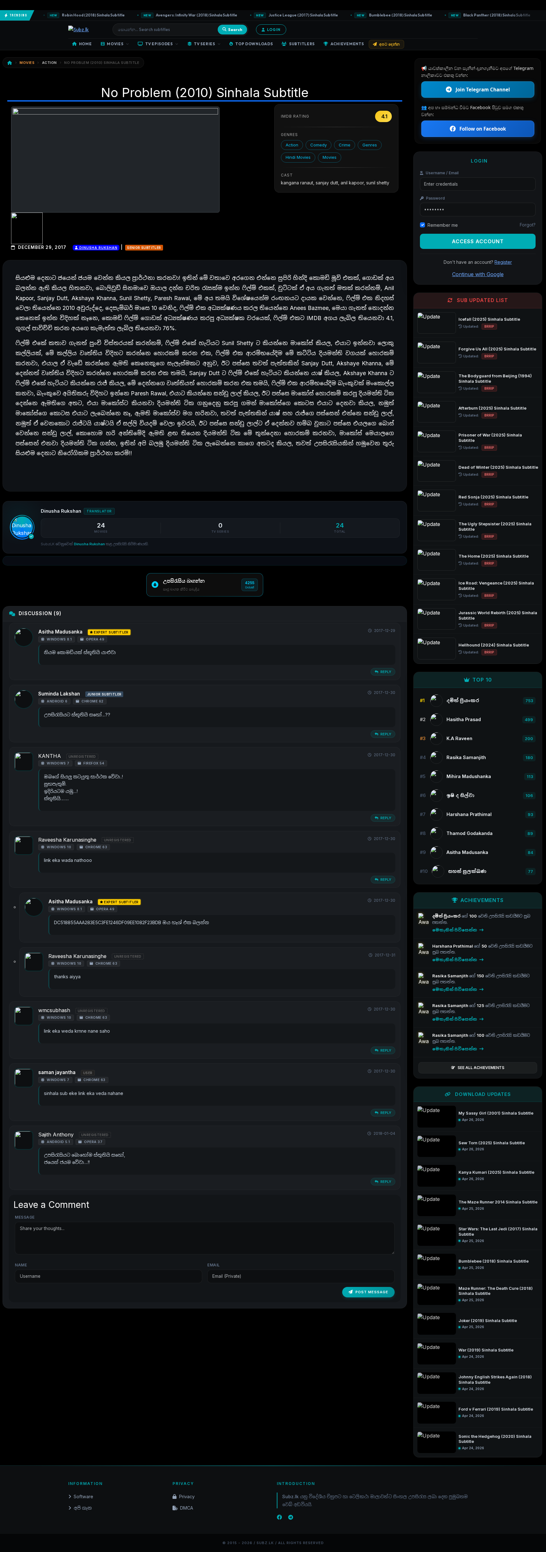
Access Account (478, 241)
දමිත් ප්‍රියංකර (447, 915)
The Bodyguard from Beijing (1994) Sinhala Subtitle (495, 378)
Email (213, 1265)
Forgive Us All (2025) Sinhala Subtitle (497, 348)
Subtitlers (302, 43)
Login (274, 29)
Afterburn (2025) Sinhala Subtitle (492, 408)
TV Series (204, 43)
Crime (344, 144)
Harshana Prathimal (453, 946)
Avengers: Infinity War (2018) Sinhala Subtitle (176, 15)
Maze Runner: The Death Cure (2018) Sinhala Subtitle (495, 1291)
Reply (385, 672)
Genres (369, 144)
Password (435, 198)
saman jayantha (57, 1072)
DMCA (186, 1508)
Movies (115, 43)
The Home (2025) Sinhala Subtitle (493, 556)
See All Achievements (481, 1067)
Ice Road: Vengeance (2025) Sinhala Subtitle (496, 585)
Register (503, 262)
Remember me (443, 225)
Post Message (371, 1292)
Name (21, 1265)
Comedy (318, 144)
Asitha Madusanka (60, 632)
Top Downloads (254, 43)
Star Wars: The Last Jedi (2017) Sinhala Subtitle (497, 1232)
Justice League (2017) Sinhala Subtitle (283, 15)
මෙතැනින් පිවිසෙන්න (455, 929)
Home (85, 43)
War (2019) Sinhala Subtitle (485, 1350)
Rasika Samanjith (450, 975)
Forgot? (528, 224)
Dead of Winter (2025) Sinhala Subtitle (498, 467)
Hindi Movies (298, 157)
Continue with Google (478, 274)
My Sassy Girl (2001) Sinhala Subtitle (495, 1113)
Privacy (187, 1496)
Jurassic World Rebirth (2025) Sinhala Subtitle (497, 615)
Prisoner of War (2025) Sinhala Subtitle (490, 437)
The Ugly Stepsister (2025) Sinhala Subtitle (494, 526)
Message (25, 1217)
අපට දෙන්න (389, 44)
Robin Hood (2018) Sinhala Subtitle (72, 15)
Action (292, 144)
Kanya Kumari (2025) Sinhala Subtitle (496, 1172)
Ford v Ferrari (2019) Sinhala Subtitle (495, 1409)
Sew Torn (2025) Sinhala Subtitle (491, 1143)
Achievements (347, 43)
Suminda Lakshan (59, 694)
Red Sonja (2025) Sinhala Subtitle (493, 496)
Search (235, 29)
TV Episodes (159, 43)
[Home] (9, 63)
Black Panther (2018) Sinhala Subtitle (476, 15)
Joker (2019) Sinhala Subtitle (487, 1320)
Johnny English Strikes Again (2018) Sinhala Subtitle (495, 1380)
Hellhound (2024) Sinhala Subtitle (493, 644)
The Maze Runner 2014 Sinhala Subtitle (497, 1202)
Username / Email (441, 172)
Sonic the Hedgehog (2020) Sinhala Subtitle (494, 1439)
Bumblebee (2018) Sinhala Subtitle (380, 15)
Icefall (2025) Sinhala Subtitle (489, 319)
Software (83, 1496)
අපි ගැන (83, 1508)
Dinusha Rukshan (98, 248)
